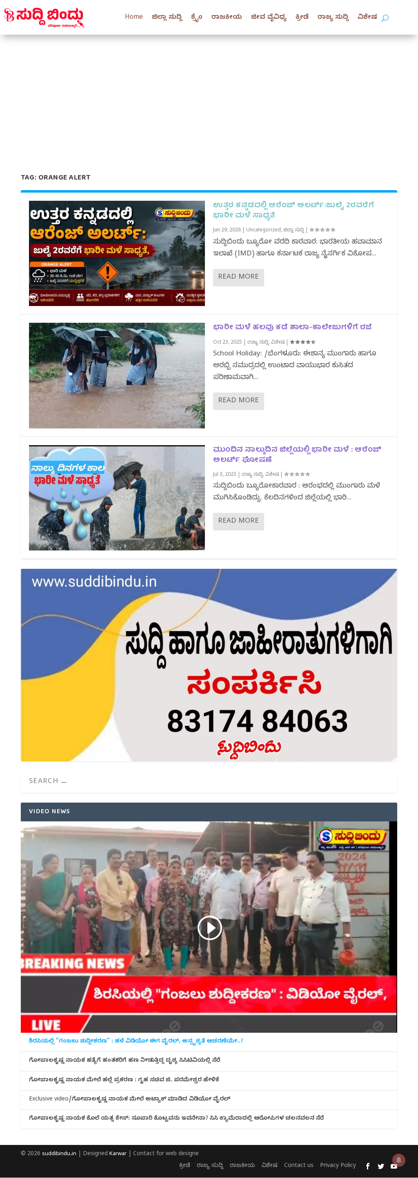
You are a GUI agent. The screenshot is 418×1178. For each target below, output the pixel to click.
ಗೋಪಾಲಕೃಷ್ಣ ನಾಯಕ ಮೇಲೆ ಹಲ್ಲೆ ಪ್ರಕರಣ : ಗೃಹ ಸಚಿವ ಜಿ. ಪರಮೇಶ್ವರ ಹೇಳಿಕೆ (124, 1081)
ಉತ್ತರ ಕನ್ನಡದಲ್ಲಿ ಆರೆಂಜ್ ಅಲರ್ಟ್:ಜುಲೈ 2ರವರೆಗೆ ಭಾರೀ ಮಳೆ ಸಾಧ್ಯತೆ (293, 211)
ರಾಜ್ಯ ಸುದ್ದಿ (333, 17)
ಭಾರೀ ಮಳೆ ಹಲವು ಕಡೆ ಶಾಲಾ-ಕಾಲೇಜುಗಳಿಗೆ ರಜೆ (292, 328)
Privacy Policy (338, 1166)
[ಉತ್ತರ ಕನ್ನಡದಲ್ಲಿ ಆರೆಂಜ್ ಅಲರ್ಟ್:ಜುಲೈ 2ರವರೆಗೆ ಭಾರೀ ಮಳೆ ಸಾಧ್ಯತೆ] (117, 253)
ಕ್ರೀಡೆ (302, 17)
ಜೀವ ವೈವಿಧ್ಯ (269, 17)
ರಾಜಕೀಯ (226, 17)
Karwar (118, 1154)
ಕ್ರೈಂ (196, 17)
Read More (238, 277)
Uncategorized (263, 230)
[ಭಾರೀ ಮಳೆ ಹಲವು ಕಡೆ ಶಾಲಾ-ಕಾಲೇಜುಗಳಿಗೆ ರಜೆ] (117, 375)
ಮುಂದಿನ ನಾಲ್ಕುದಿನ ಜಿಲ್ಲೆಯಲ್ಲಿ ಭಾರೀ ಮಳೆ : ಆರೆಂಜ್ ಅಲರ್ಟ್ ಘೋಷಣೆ (297, 455)
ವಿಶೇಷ (367, 17)
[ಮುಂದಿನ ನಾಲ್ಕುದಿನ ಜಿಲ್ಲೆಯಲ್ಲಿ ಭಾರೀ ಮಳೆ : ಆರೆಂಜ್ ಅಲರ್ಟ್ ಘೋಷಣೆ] (117, 497)
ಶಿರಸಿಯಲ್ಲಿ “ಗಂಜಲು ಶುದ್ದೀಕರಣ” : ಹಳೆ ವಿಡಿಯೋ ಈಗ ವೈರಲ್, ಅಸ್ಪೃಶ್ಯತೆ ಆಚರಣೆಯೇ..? (136, 1042)
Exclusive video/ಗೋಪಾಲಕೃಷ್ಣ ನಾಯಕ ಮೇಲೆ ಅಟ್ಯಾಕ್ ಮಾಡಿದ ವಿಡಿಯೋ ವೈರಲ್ (129, 1100)
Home (134, 17)
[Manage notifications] (398, 1160)
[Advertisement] (209, 96)
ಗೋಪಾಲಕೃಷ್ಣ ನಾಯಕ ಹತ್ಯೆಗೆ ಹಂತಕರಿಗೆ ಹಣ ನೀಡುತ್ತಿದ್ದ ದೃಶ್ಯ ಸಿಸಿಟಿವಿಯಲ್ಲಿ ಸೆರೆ (124, 1061)
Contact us (299, 1166)
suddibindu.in (59, 1154)
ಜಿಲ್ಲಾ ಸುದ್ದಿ (167, 17)
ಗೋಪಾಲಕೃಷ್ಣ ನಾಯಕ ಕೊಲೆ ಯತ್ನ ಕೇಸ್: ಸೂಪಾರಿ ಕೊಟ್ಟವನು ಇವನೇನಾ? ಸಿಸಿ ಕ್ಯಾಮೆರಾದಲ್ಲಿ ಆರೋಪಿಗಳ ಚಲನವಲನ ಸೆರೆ (176, 1119)
